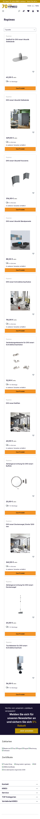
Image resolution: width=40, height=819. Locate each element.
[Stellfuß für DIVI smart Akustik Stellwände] (20, 58)
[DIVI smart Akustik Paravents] (20, 179)
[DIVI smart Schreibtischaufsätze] (20, 300)
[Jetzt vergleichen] (23, 11)
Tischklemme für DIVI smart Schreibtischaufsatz (16, 647)
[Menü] (3, 11)
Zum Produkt (20, 88)
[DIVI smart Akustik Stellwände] (20, 119)
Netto (37, 6)
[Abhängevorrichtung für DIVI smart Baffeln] (20, 482)
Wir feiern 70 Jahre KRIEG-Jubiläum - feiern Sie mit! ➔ (20, 1)
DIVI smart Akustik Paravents (17, 161)
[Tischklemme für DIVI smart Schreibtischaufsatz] (20, 664)
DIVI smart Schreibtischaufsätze (18, 282)
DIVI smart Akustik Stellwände (17, 100)
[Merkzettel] (28, 11)
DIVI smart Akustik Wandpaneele (18, 221)
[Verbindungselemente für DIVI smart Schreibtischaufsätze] (20, 361)
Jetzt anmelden (26, 731)
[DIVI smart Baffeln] (20, 422)
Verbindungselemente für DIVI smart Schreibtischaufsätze (20, 344)
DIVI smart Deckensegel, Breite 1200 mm (20, 525)
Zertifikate (7, 757)
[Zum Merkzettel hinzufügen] (33, 72)
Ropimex (9, 19)
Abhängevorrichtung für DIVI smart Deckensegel (19, 586)
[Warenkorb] (37, 11)
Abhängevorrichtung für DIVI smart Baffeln (19, 465)
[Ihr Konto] (33, 11)
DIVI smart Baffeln (13, 403)
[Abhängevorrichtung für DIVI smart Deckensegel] (20, 604)
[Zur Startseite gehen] (11, 6)
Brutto (29, 6)
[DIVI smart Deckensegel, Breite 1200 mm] (20, 543)
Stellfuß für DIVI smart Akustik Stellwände (17, 40)
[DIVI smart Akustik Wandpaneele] (20, 240)
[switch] (33, 6)
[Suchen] (19, 11)
